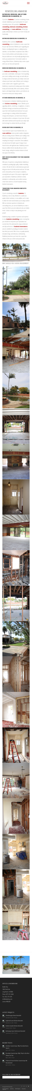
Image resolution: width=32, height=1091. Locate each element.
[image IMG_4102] (16, 851)
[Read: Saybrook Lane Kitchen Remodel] (3, 1021)
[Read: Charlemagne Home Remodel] (3, 1016)
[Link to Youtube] (28, 1086)
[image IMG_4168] (16, 780)
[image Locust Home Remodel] (16, 532)
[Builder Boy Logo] (13, 3)
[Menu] (28, 3)
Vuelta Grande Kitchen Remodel (14, 1026)
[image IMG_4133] (16, 568)
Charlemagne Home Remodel (13, 1015)
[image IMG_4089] (16, 355)
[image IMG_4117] (16, 603)
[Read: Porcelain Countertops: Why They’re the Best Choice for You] (3, 1053)
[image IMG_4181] (16, 745)
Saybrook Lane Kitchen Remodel (14, 1021)
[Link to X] (26, 1086)
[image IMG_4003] (16, 639)
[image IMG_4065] (16, 284)
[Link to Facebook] (22, 1086)
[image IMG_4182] (16, 709)
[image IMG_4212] (16, 674)
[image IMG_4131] (16, 816)
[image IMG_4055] (16, 319)
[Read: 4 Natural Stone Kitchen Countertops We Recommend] (3, 1061)
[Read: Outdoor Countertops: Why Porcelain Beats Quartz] (3, 1046)
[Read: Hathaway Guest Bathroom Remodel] (3, 1031)
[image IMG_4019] (16, 461)
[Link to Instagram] (24, 1086)
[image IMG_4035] (16, 497)
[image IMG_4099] (16, 922)
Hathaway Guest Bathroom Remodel (15, 1031)
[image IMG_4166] (16, 426)
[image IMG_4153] (16, 390)
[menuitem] (28, 3)
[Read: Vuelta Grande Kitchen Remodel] (3, 1026)
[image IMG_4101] (16, 887)
